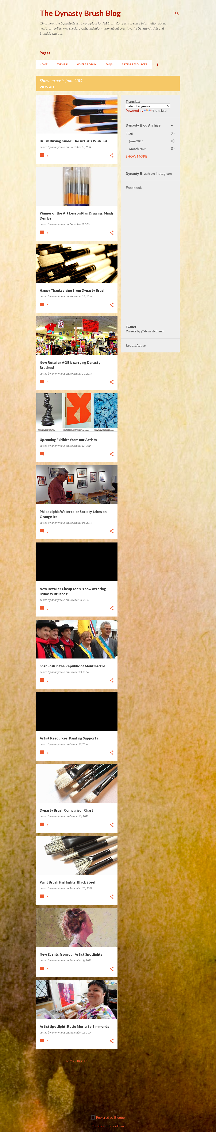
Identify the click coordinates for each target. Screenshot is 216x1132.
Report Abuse (136, 345)
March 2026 (138, 149)
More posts (77, 1061)
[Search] (177, 13)
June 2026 (136, 141)
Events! (62, 64)
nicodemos (118, 1126)
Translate (159, 111)
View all (47, 87)
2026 (129, 134)
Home (43, 64)
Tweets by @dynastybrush (145, 331)
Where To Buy (86, 64)
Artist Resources (134, 64)
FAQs (109, 64)
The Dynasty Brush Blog (80, 13)
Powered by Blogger (110, 1117)
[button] (111, 156)
